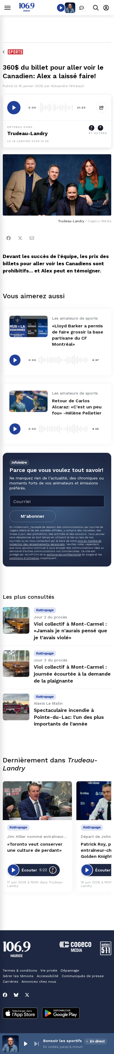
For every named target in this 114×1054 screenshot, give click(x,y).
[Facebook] (8, 238)
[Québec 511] (105, 953)
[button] (25, 1043)
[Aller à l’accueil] (26, 10)
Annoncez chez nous (39, 982)
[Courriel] (32, 238)
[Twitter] (20, 238)
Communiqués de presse (83, 976)
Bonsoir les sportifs (62, 1040)
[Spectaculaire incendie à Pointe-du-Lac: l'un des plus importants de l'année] (16, 707)
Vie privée (48, 970)
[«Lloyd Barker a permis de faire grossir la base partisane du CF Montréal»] (28, 326)
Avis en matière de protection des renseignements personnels (55, 542)
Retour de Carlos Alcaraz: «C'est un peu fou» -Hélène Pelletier (77, 407)
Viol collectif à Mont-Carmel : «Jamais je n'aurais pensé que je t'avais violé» (70, 631)
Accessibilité (47, 976)
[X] (27, 995)
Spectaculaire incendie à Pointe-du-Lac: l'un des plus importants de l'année (69, 717)
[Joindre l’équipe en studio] (81, 8)
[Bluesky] (16, 995)
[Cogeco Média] (75, 950)
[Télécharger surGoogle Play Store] (60, 1014)
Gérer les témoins (18, 976)
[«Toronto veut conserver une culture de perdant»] (37, 800)
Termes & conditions (20, 970)
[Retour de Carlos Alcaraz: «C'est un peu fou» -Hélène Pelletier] (28, 401)
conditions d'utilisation (24, 558)
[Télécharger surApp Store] (20, 1014)
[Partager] (101, 107)
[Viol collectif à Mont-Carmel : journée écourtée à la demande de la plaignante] (16, 663)
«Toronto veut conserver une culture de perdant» (35, 847)
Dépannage (70, 970)
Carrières (10, 982)
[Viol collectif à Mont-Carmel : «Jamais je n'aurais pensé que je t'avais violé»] (16, 620)
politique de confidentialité (63, 554)
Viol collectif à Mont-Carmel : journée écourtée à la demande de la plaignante (72, 674)
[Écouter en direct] (60, 7)
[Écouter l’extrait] (13, 107)
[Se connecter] (106, 7)
